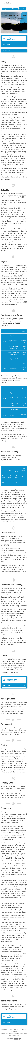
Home (4, 8)
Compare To (15, 8)
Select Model (9, 8)
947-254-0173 (14, 1031)
